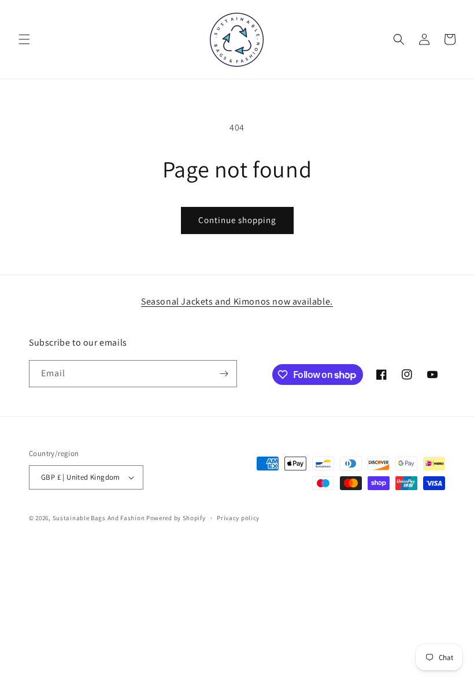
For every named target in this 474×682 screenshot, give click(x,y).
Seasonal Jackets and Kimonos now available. (237, 301)
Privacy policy (238, 518)
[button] (24, 39)
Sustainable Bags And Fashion (99, 518)
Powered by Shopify (176, 518)
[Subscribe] (223, 373)
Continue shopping (237, 219)
